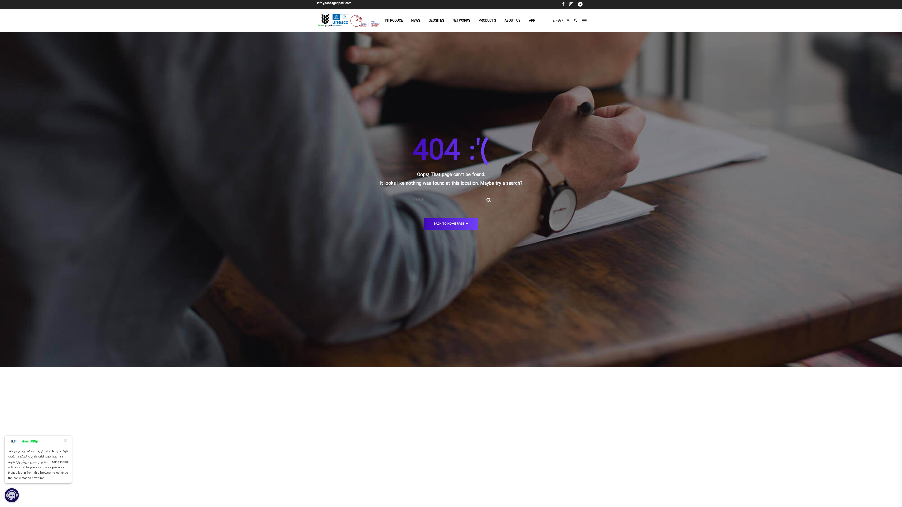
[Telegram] (580, 4)
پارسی (557, 20)
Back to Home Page (449, 224)
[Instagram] (571, 4)
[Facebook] (563, 4)
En (567, 20)
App (532, 21)
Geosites (436, 21)
